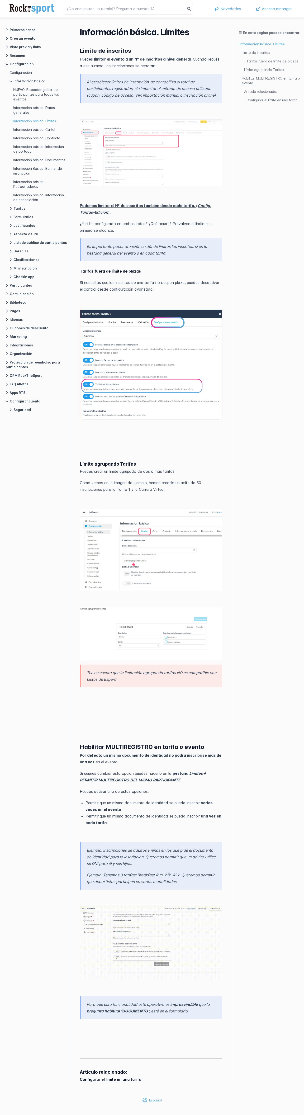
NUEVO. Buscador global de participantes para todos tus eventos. (36, 94)
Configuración (21, 73)
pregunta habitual (103, 1011)
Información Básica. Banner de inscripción (37, 170)
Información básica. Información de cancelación (38, 197)
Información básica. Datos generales (34, 110)
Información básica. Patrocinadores (28, 184)
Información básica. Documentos (39, 160)
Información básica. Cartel (34, 130)
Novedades (230, 8)
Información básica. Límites (34, 121)
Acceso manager (277, 8)
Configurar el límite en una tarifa (110, 1079)
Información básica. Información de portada (38, 149)
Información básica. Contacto (36, 138)
